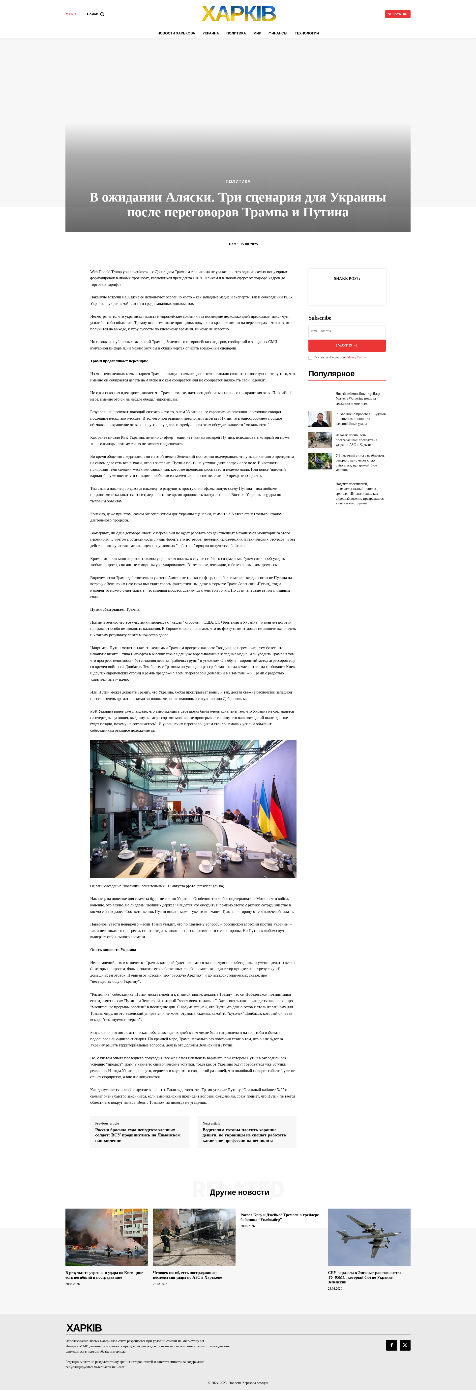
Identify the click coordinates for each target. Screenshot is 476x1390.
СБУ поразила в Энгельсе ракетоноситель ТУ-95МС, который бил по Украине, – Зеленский (365, 1277)
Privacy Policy (356, 357)
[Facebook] (330, 291)
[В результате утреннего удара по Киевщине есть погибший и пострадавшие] (106, 1237)
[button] (96, 14)
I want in (344, 345)
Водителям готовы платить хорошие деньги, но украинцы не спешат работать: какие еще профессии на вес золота (245, 1135)
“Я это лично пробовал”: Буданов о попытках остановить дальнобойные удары (361, 419)
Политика (238, 181)
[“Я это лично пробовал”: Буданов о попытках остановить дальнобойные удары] (319, 419)
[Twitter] (341, 291)
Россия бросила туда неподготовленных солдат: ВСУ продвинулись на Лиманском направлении (137, 1135)
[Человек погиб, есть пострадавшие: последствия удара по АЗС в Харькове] (319, 440)
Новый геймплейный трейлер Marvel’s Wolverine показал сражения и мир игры (358, 398)
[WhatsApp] (364, 291)
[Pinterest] (353, 291)
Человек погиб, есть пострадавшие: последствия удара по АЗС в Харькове (356, 440)
